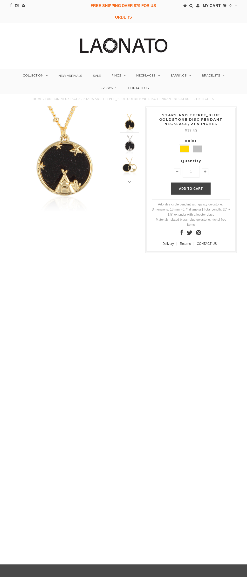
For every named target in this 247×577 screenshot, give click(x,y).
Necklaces (146, 75)
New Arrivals (70, 75)
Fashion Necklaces (63, 99)
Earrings (179, 75)
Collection (33, 75)
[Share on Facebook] (182, 234)
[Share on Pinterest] (198, 234)
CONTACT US (207, 244)
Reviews (105, 88)
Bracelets (211, 75)
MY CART (217, 6)
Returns (185, 244)
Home (37, 99)
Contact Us (138, 88)
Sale (97, 75)
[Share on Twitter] (189, 234)
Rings (116, 75)
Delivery (168, 244)
